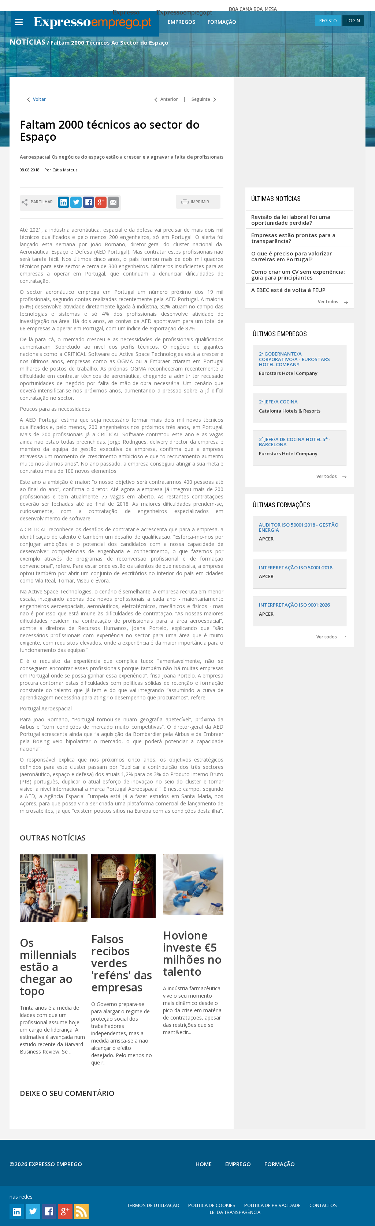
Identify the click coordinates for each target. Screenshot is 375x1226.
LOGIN (353, 21)
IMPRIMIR (200, 201)
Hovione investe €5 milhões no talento (192, 953)
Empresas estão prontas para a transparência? (293, 238)
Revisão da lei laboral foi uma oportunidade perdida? (290, 220)
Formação (222, 21)
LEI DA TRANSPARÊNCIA (235, 1212)
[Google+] (101, 202)
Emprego (238, 1164)
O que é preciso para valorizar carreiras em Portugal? (291, 256)
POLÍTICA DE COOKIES (211, 1205)
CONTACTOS (323, 1205)
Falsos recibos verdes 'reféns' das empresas (121, 963)
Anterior (167, 99)
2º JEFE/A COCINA (278, 401)
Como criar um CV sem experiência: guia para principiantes (298, 274)
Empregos (181, 21)
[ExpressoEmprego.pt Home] (92, 24)
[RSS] (81, 1210)
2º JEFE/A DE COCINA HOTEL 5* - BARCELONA (295, 442)
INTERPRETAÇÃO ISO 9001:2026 (294, 604)
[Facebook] (88, 202)
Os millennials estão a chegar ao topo (48, 966)
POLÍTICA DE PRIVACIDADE (272, 1205)
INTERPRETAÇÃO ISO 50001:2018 (295, 567)
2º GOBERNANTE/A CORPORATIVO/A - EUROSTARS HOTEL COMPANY (294, 359)
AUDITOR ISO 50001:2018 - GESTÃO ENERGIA (298, 527)
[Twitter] (76, 202)
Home (204, 1164)
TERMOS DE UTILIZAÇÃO (153, 1205)
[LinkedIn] (63, 202)
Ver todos (331, 302)
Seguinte (203, 99)
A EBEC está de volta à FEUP (288, 289)
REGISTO (328, 21)
